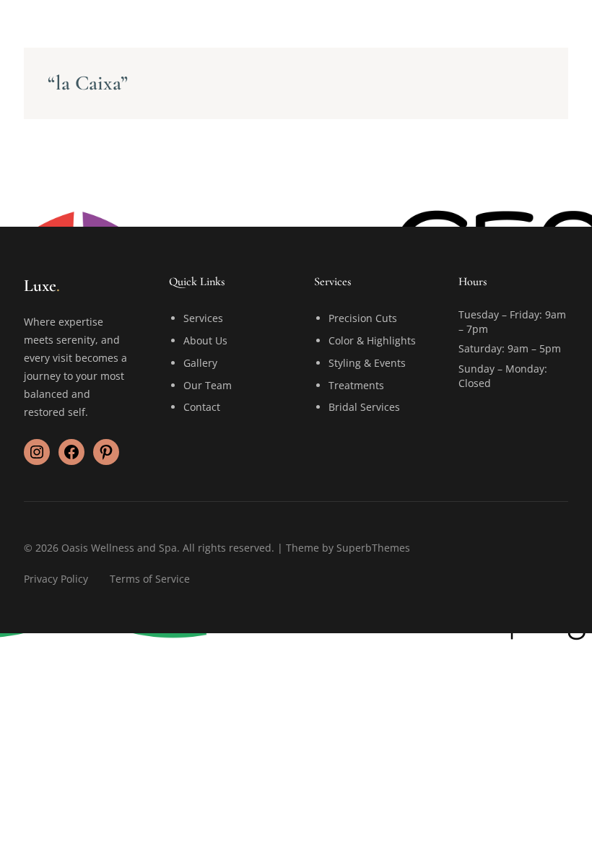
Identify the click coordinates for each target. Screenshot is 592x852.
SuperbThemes (373, 548)
